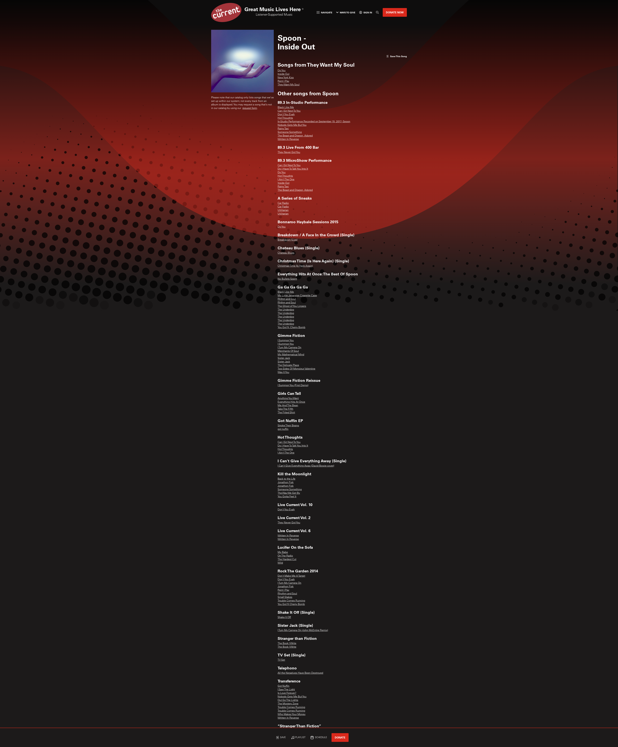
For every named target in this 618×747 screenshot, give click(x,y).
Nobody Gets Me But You (292, 125)
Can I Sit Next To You (289, 111)
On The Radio (285, 556)
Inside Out (283, 74)
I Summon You (286, 340)
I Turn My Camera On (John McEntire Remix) (303, 630)
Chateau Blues (286, 253)
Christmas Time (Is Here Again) (295, 266)
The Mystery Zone (288, 704)
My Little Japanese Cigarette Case (297, 295)
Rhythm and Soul (287, 593)
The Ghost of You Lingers (292, 306)
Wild (280, 563)
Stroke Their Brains (288, 425)
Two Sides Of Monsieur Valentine (296, 369)
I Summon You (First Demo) (293, 385)
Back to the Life (286, 479)
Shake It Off (284, 617)
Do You (282, 70)
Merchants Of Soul (288, 351)
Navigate (326, 12)
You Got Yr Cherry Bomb (291, 604)
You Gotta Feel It (287, 496)
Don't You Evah (286, 114)
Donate (340, 737)
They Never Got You (289, 152)
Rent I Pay (283, 81)
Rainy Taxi (283, 128)
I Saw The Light (286, 689)
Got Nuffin (283, 686)
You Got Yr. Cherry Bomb (291, 327)
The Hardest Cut (287, 559)
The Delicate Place (288, 365)
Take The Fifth (285, 409)
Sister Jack (284, 358)
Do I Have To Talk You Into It (293, 169)
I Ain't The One (286, 179)
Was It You (283, 372)
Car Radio (283, 203)
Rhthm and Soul (287, 299)
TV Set (281, 660)
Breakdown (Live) (287, 240)
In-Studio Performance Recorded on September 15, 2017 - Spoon (314, 121)
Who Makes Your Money (291, 714)
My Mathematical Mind (291, 354)
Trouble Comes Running (291, 601)
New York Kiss (286, 77)
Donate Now (395, 12)
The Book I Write (287, 643)
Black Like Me (286, 107)
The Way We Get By (289, 493)
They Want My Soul (289, 85)
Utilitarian (283, 210)
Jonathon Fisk (286, 482)
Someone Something (290, 132)
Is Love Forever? (287, 693)
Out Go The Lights (288, 700)
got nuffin (283, 429)
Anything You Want (288, 398)
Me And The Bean (288, 405)
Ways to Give (347, 12)
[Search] (377, 12)
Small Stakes (285, 597)
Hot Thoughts (285, 118)
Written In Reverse (288, 139)
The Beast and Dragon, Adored (295, 136)
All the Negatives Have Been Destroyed (300, 673)
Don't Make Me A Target (291, 576)
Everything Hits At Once (291, 402)
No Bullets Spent (287, 279)
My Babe (283, 552)
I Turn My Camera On (289, 347)
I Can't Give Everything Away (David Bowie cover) (306, 466)
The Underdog (286, 310)
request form (249, 108)
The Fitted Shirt (286, 412)
